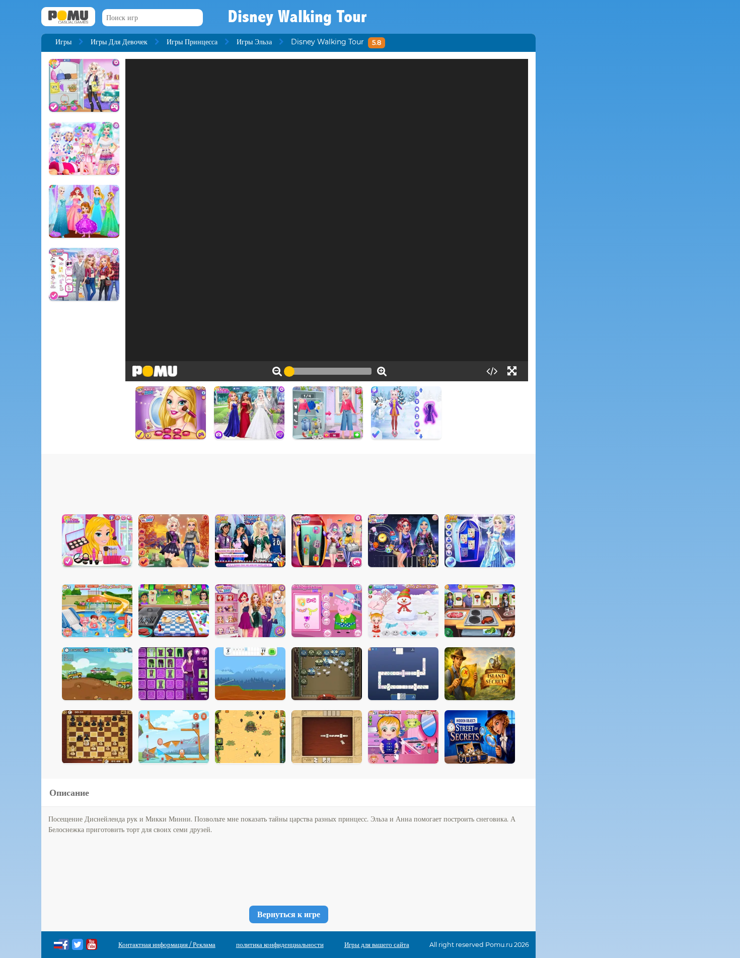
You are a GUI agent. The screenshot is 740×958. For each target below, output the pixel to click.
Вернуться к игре (288, 914)
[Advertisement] (288, 481)
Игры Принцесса (192, 41)
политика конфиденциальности (280, 944)
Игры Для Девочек (119, 41)
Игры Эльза (254, 41)
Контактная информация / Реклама (166, 944)
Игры (63, 41)
